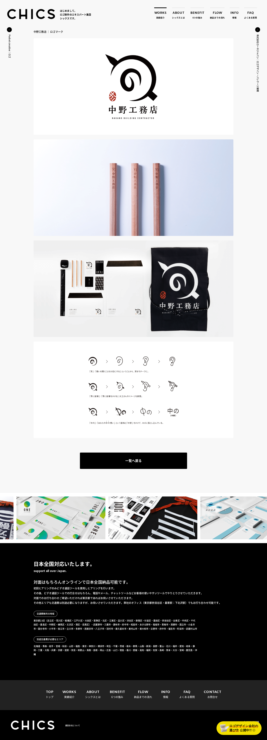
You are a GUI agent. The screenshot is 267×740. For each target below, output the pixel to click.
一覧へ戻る (133, 460)
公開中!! (243, 728)
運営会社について (72, 725)
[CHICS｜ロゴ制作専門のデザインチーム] (31, 14)
